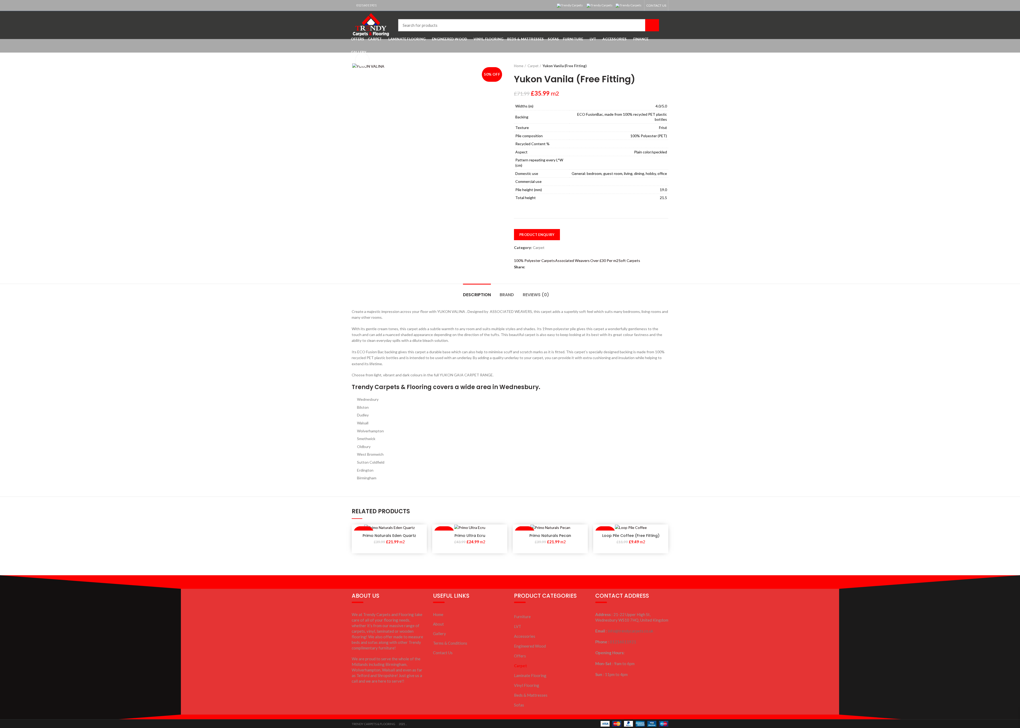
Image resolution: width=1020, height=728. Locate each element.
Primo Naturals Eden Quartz (389, 535)
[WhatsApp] (536, 267)
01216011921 (366, 5)
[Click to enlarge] (362, 60)
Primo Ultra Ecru (469, 535)
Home (518, 66)
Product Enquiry (537, 234)
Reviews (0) (536, 295)
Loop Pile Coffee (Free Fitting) (631, 535)
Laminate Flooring (530, 675)
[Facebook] (530, 267)
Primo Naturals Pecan (550, 535)
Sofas (519, 705)
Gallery (439, 633)
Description (477, 295)
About (438, 624)
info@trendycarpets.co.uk (630, 630)
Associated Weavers (572, 260)
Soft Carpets (629, 260)
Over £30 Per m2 (604, 260)
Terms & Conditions (450, 643)
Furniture (522, 616)
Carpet (533, 66)
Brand (507, 295)
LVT (517, 626)
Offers (520, 655)
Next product (665, 65)
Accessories (524, 636)
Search (652, 25)
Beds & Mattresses (530, 695)
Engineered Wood (530, 646)
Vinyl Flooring (526, 685)
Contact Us (443, 652)
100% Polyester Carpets (534, 260)
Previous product (660, 65)
